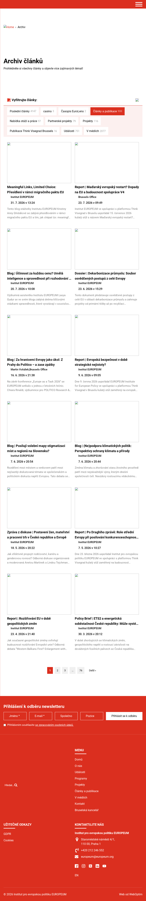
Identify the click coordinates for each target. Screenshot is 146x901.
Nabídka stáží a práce (25, 121)
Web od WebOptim (130, 894)
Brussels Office (87, 197)
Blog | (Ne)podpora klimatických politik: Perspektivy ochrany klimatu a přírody (103, 448)
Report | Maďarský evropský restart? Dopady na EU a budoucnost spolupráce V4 (107, 189)
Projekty (90, 121)
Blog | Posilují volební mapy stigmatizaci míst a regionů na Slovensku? (36, 448)
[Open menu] (138, 4)
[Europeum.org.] (9, 27)
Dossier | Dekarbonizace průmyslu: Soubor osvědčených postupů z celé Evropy (105, 275)
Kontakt (80, 803)
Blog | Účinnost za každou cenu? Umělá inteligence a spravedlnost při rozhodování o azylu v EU (39, 276)
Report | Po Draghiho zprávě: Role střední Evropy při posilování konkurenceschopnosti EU (106, 535)
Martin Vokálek (20, 369)
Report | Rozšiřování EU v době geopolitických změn (29, 621)
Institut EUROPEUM (22, 197)
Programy (81, 778)
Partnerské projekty (62, 121)
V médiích (96, 131)
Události (71, 131)
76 (80, 670)
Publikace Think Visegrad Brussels (33, 131)
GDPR (7, 834)
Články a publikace (107, 111)
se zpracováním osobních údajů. (54, 725)
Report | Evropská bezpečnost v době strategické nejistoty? (101, 362)
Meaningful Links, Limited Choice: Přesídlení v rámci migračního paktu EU (35, 189)
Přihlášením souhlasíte (40, 725)
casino (48, 111)
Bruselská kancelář (86, 810)
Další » (92, 670)
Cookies (9, 840)
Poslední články (23, 111)
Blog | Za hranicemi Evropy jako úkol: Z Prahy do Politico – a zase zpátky (35, 362)
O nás (78, 766)
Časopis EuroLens (73, 111)
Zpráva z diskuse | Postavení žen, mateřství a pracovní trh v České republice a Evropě (38, 534)
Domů (78, 759)
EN (76, 875)
